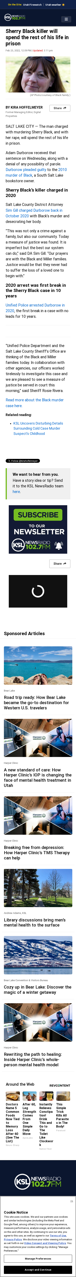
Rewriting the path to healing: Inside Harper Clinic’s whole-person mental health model (33, 1059)
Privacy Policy (13, 1239)
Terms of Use (58, 1235)
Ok (71, 1201)
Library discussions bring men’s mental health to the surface (35, 922)
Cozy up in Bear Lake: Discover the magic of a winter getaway (37, 989)
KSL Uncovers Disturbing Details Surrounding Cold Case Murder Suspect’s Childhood (38, 428)
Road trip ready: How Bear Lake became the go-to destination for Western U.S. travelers (36, 702)
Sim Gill (12, 210)
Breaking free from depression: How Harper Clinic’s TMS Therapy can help (37, 852)
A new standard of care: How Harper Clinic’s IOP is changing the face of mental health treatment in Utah (38, 777)
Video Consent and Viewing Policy (45, 1243)
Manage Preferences (38, 1258)
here (16, 492)
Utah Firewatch (32, 4)
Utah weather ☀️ (55, 4)
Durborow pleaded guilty (26, 170)
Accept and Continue (38, 1269)
